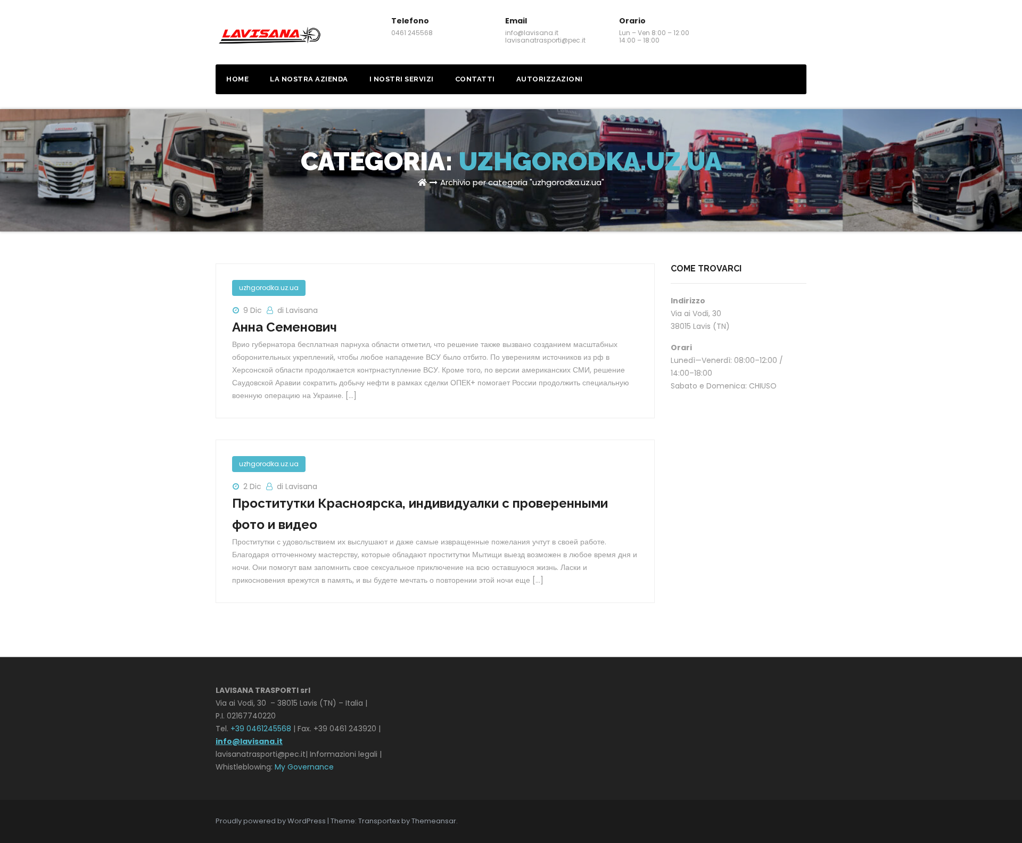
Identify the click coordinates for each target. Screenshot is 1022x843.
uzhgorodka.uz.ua (269, 287)
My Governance (304, 767)
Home (237, 79)
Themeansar (433, 821)
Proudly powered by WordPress (271, 821)
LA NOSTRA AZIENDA (309, 79)
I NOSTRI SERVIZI (401, 79)
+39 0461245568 (260, 728)
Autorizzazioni (549, 79)
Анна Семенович (284, 327)
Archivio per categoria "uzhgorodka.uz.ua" (522, 182)
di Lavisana (297, 310)
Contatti (475, 79)
